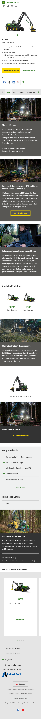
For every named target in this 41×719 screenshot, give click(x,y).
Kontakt (30, 693)
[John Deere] (12, 2)
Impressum (24, 693)
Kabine (21, 92)
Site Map (9, 689)
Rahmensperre (32, 92)
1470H (8, 503)
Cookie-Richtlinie (29, 689)
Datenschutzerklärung (18, 689)
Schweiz (22, 684)
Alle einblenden (20, 488)
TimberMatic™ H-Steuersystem (19, 457)
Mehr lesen (20, 619)
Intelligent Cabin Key (14, 479)
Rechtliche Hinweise (14, 693)
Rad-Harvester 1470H (11, 429)
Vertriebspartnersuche (11, 71)
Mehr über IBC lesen (22, 214)
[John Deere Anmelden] (8, 6)
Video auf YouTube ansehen (22, 436)
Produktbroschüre (29, 71)
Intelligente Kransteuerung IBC (19, 468)
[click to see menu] (16, 6)
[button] (18, 710)
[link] (12, 6)
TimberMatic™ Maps (14, 462)
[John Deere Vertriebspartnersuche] (4, 6)
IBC (14, 92)
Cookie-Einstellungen (20, 698)
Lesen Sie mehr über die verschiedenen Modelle (17, 561)
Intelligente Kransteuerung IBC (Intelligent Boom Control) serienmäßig (20, 187)
